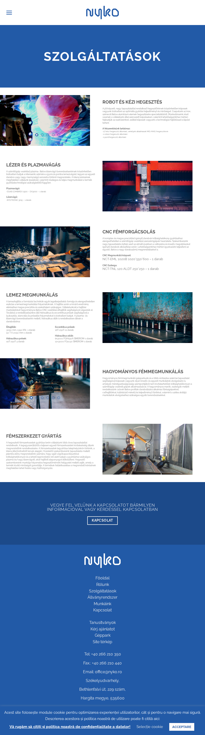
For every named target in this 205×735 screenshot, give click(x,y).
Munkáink (102, 603)
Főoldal (103, 578)
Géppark (102, 635)
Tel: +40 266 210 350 (102, 654)
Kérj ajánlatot (102, 629)
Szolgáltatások (102, 591)
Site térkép (102, 641)
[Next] (82, 120)
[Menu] (9, 12)
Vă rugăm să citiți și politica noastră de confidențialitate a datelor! (70, 726)
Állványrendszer (103, 597)
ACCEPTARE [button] (181, 727)
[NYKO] (102, 12)
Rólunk (102, 584)
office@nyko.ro (108, 671)
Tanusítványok (102, 622)
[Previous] (8, 120)
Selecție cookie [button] (149, 726)
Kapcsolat (102, 610)
